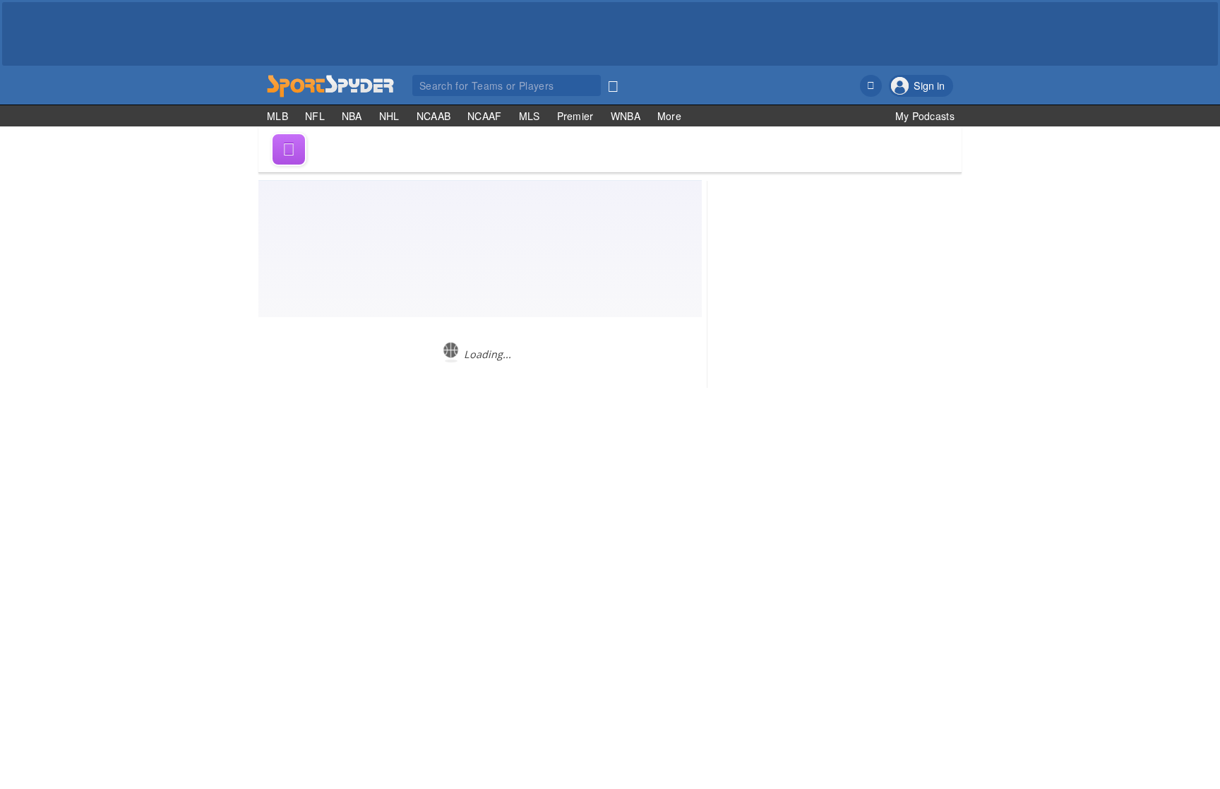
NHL (389, 116)
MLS (529, 116)
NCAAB (434, 116)
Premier (575, 116)
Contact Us (848, 454)
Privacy (937, 454)
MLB (277, 116)
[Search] (612, 83)
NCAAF (484, 116)
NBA (352, 116)
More (669, 116)
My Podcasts (925, 116)
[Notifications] (871, 86)
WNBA (625, 116)
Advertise (896, 454)
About (806, 454)
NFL (315, 116)
